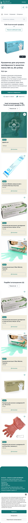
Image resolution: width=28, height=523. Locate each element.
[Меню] (26, 7)
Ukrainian (24, 2)
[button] (26, 494)
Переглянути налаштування (14, 519)
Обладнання (20, 14)
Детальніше (14, 149)
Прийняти (14, 511)
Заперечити (14, 515)
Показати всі (13, 108)
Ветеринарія (12, 14)
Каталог (6, 14)
